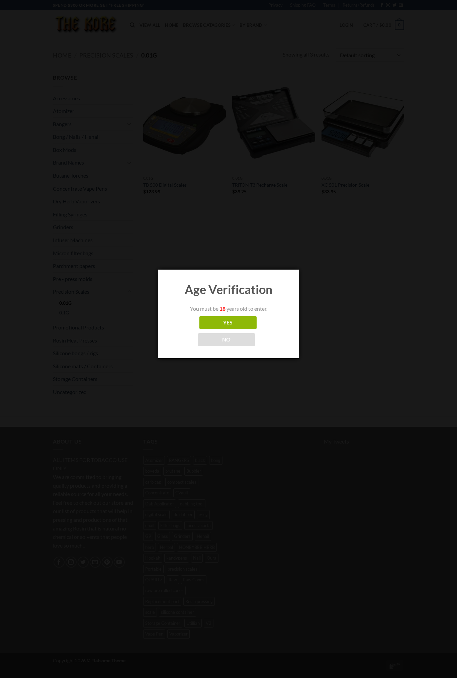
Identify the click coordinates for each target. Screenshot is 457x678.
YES (228, 322)
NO (226, 339)
